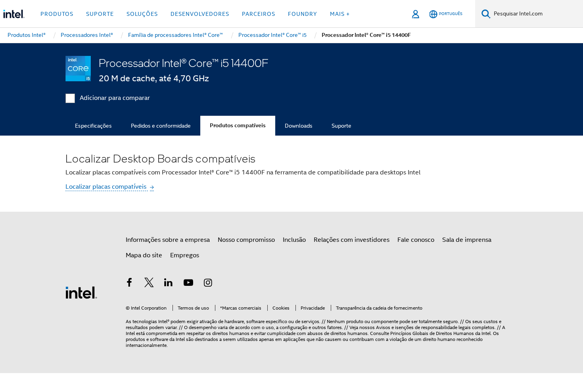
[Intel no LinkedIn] (168, 284)
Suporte (341, 125)
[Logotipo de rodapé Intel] (81, 292)
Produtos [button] (56, 13)
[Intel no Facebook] (129, 284)
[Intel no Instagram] (208, 284)
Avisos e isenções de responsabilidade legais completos (435, 327)
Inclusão (294, 240)
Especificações (93, 125)
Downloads (299, 125)
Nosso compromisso (246, 240)
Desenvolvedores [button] (200, 13)
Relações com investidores (351, 240)
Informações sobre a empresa (168, 240)
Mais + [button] (340, 13)
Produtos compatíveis (238, 125)
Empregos (184, 255)
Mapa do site (144, 255)
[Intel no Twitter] (149, 284)
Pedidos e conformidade (161, 125)
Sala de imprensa (466, 240)
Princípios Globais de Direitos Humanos (432, 333)
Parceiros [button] (258, 13)
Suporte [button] (100, 13)
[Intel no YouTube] (188, 284)
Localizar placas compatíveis (106, 187)
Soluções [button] (142, 13)
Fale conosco (415, 240)
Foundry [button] (302, 13)
